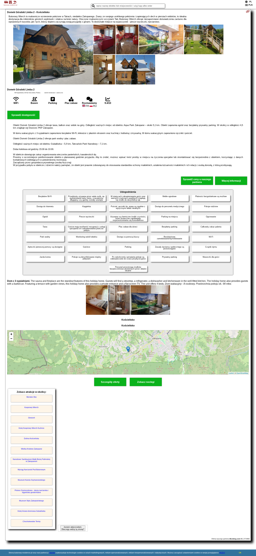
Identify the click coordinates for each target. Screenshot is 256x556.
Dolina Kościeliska (31, 438)
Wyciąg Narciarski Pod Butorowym (31, 470)
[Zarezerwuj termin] (248, 11)
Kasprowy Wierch (31, 407)
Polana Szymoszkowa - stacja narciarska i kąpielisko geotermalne (31, 491)
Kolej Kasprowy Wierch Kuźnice (31, 428)
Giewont (31, 418)
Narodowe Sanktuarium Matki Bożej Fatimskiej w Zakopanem (31, 460)
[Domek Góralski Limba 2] (53, 55)
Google (52, 553)
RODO (222, 553)
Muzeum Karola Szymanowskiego (31, 480)
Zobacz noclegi (145, 382)
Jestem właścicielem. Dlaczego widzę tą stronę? (72, 528)
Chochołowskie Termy (31, 521)
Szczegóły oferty (110, 382)
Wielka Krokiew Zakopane (31, 449)
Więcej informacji (231, 181)
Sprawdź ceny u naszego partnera (197, 180)
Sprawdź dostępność (23, 115)
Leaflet (231, 373)
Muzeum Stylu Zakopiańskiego (31, 501)
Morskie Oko (32, 397)
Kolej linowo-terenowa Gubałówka (31, 511)
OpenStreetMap (242, 373)
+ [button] (11, 334)
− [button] (11, 338)
